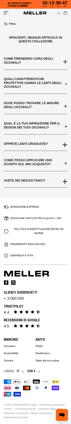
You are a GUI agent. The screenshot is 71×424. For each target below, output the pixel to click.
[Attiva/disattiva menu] (6, 13)
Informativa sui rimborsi (16, 413)
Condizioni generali (25, 409)
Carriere (8, 360)
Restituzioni (43, 353)
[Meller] (35, 13)
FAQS (39, 346)
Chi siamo (10, 346)
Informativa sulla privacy (52, 404)
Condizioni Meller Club (50, 409)
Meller (26, 404)
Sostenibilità (11, 353)
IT (18, 371)
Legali (33, 404)
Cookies (8, 409)
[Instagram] (13, 282)
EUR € (31, 371)
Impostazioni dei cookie (16, 417)
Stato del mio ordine (47, 360)
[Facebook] (6, 282)
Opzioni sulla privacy (41, 413)
